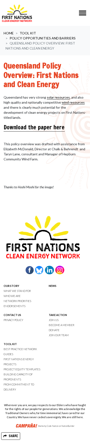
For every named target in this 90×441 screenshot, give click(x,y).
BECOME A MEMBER (61, 325)
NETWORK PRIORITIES (17, 300)
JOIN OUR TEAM (59, 335)
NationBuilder (67, 426)
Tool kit (28, 33)
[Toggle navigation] (82, 13)
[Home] (17, 13)
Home (9, 33)
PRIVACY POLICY (13, 319)
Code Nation (52, 426)
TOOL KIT (10, 344)
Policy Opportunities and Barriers (43, 38)
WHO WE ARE (12, 295)
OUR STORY (11, 285)
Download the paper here (34, 127)
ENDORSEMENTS (14, 306)
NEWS (52, 285)
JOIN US (54, 319)
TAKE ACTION (58, 314)
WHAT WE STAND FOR (17, 290)
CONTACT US (12, 314)
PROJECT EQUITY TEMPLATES (22, 369)
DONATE (54, 330)
